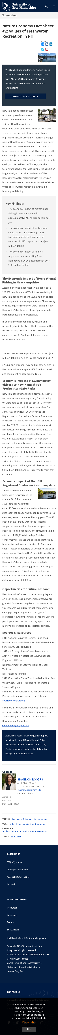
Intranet (11, 884)
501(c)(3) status (14, 862)
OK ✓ (29, 1029)
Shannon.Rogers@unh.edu (29, 789)
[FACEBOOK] (46, 43)
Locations (12, 915)
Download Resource (26, 96)
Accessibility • (35, 962)
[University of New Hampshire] (21, 5)
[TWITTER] (42, 49)
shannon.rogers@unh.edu (15, 725)
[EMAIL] (42, 43)
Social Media (13, 929)
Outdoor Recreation (35, 824)
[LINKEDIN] (50, 43)
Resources (12, 907)
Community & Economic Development (29, 819)
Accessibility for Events (18, 876)
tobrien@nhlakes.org (13, 700)
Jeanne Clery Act (15, 971)
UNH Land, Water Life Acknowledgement (27, 938)
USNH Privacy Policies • (18, 958)
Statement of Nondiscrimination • (23, 967)
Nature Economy (17, 824)
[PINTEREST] (46, 49)
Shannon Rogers (30, 779)
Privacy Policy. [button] (29, 1022)
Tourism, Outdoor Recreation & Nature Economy (24, 831)
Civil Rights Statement (18, 869)
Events (10, 922)
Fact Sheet (16, 836)
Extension (9, 15)
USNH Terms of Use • (17, 962)
